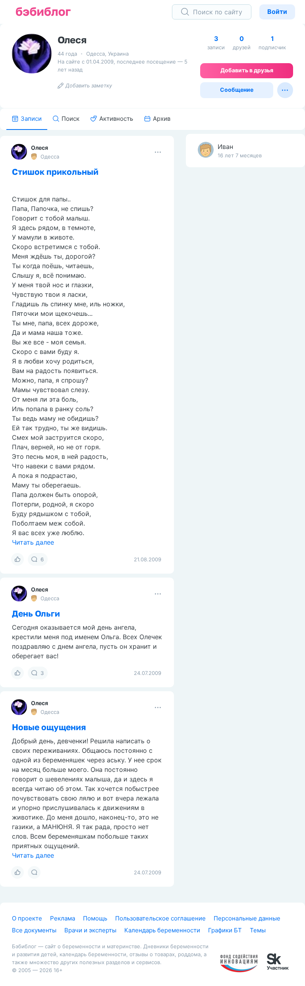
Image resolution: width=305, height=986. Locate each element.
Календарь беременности (162, 930)
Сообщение (236, 89)
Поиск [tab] (70, 118)
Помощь (95, 918)
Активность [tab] (116, 118)
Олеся (39, 147)
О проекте (27, 918)
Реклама (62, 918)
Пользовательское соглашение (160, 918)
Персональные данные (247, 918)
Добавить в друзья (246, 70)
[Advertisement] (245, 298)
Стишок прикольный (55, 171)
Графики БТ (225, 930)
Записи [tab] (31, 118)
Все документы (34, 930)
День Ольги (36, 613)
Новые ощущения (49, 727)
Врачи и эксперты (90, 930)
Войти (277, 11)
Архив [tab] (161, 118)
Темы (258, 930)
